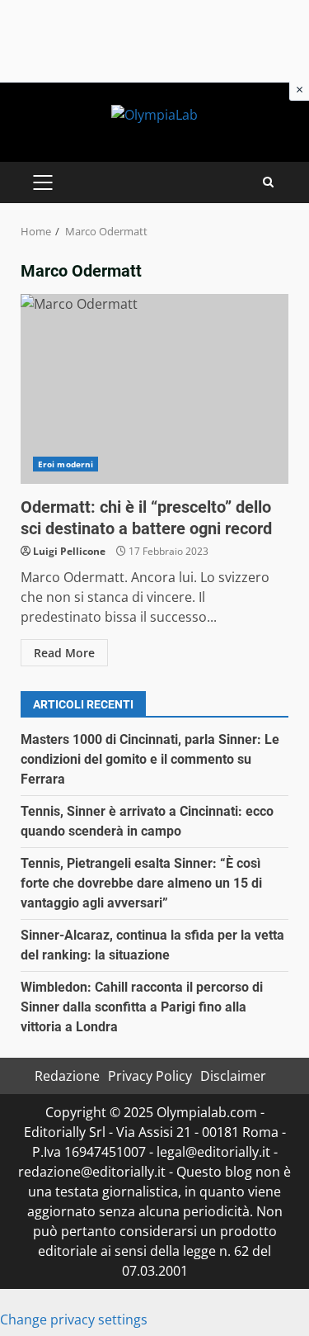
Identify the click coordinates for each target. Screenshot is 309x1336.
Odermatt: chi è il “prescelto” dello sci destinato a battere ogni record (154, 389)
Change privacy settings (73, 1319)
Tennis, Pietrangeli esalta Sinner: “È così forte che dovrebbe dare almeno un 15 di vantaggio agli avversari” (141, 883)
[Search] (268, 182)
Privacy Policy (150, 1076)
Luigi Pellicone (69, 551)
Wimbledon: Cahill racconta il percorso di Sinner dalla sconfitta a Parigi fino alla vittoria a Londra (142, 1007)
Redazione (67, 1076)
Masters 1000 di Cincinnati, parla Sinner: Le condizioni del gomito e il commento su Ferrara (150, 759)
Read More (64, 653)
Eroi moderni (65, 464)
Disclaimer (233, 1076)
